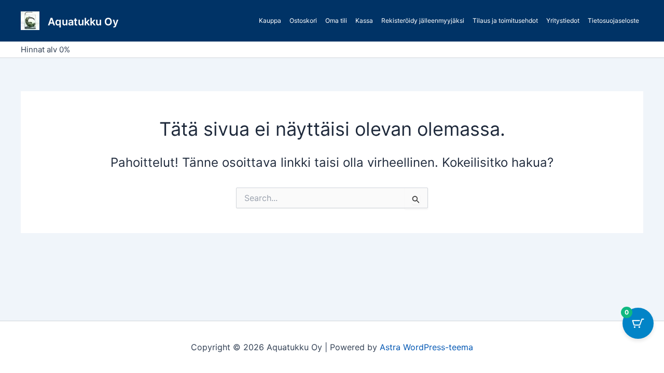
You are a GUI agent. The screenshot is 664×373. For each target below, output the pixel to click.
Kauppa (270, 20)
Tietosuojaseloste (613, 20)
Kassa (364, 20)
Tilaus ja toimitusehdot (505, 20)
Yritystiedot (562, 20)
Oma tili (336, 20)
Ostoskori (303, 20)
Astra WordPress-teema (426, 347)
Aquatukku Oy (83, 22)
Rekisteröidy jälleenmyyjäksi (422, 20)
